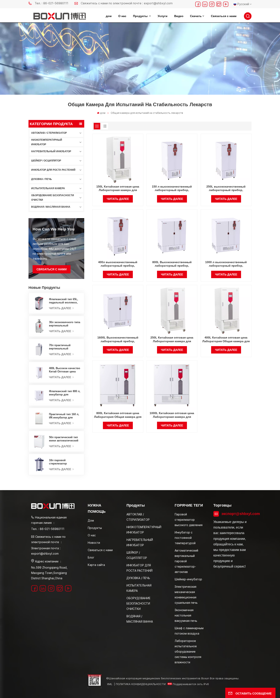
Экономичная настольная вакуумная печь (186, 615)
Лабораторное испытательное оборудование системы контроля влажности (188, 651)
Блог (91, 557)
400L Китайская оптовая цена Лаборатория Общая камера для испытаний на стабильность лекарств (226, 339)
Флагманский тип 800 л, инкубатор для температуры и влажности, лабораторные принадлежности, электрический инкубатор (64, 393)
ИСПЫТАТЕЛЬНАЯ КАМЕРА (48, 188)
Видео (178, 16)
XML (109, 684)
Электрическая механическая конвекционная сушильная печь (186, 594)
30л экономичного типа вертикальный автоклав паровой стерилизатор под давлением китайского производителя (64, 324)
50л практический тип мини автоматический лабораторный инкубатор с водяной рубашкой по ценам (63, 439)
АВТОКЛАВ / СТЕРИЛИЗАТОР (49, 132)
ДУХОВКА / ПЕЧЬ (41, 179)
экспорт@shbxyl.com (235, 514)
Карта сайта (96, 565)
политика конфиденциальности (141, 684)
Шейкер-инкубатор (188, 579)
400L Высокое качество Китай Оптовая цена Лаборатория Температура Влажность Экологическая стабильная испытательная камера (65, 370)
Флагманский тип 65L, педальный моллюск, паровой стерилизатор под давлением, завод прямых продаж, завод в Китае (64, 301)
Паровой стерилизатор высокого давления (189, 520)
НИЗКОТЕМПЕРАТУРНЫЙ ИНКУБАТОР (46, 142)
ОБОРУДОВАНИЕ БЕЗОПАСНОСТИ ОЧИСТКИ (52, 197)
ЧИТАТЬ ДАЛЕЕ (60, 308)
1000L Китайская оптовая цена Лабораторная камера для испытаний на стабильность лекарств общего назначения (172, 415)
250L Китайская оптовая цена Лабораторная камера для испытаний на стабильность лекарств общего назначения (171, 339)
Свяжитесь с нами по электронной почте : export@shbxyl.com (127, 3)
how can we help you (54, 229)
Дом (91, 520)
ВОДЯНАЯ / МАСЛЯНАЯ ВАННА (50, 206)
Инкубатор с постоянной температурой (185, 538)
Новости (94, 542)
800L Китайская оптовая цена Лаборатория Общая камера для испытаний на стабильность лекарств (117, 415)
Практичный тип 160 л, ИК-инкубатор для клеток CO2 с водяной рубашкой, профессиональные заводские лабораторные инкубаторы (64, 416)
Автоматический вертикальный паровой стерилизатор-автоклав (186, 561)
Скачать (196, 16)
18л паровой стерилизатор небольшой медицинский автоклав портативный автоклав (64, 462)
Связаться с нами (224, 16)
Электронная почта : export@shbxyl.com (45, 550)
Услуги (162, 16)
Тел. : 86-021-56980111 (51, 3)
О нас (122, 16)
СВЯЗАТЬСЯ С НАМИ (51, 269)
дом (109, 16)
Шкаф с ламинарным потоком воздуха (189, 630)
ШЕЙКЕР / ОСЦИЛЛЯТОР (46, 160)
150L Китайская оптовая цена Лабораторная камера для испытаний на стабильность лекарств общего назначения (117, 188)
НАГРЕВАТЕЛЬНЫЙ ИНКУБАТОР (51, 151)
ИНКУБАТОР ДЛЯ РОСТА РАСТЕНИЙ (53, 169)
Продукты (140, 16)
